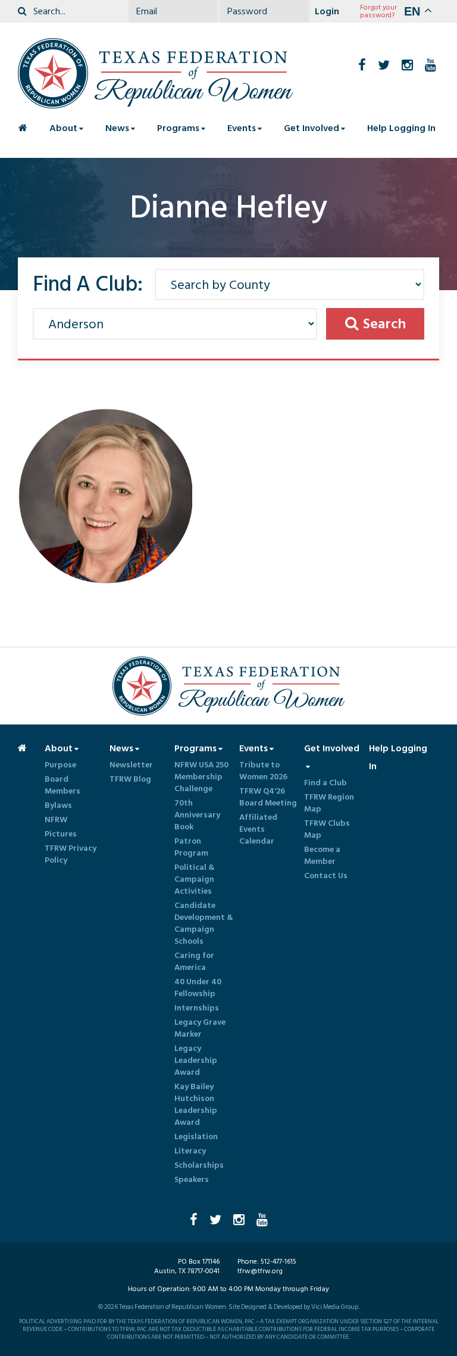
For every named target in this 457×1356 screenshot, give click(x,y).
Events (241, 128)
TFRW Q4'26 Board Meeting (268, 797)
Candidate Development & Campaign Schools (203, 923)
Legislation (196, 1137)
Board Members (62, 785)
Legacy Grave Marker (200, 1028)
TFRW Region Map (329, 803)
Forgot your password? (378, 11)
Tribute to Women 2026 (263, 771)
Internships (196, 1008)
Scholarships (199, 1165)
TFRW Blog (130, 779)
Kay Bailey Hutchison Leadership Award (195, 1104)
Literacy (190, 1151)
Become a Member (322, 855)
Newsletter (131, 765)
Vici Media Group (334, 1307)
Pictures (61, 834)
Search (384, 323)
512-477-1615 (278, 1261)
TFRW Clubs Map (327, 829)
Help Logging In (401, 128)
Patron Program (191, 847)
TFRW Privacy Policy (70, 854)
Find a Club (325, 783)
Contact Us (326, 876)
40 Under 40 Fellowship (197, 988)
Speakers (191, 1180)
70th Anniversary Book (197, 815)
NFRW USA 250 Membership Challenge (201, 777)
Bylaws (58, 805)
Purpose (60, 765)
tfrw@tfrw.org (260, 1271)
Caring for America (194, 962)
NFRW (56, 820)
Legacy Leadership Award (195, 1060)
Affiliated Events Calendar (258, 829)
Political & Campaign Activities (194, 879)
